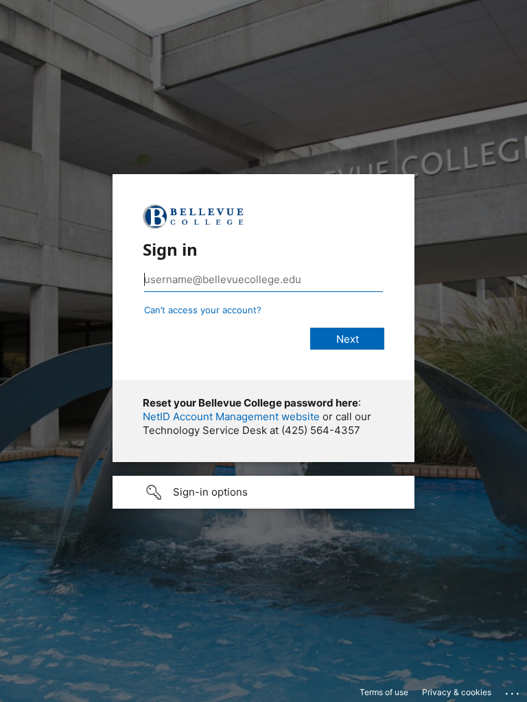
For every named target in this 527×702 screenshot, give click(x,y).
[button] (263, 492)
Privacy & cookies (456, 692)
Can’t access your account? (202, 309)
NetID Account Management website (231, 416)
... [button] (513, 690)
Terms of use (384, 692)
